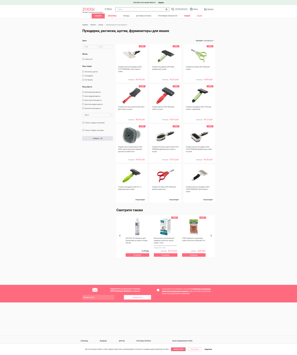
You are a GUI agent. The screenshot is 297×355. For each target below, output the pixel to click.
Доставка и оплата (143, 16)
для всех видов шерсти (94, 104)
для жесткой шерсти (93, 108)
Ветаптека (112, 16)
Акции (199, 16)
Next (211, 238)
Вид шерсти (87, 87)
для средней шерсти (92, 96)
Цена (84, 41)
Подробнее (208, 349)
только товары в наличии (95, 123)
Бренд (84, 54)
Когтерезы (89, 80)
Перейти (161, 2)
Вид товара (87, 66)
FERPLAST (89, 59)
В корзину (137, 255)
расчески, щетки (91, 72)
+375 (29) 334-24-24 (181, 9)
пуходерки (89, 76)
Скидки (187, 16)
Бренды (126, 16)
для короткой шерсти (93, 100)
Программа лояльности (167, 16)
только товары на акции (94, 130)
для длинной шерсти (93, 92)
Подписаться (137, 297)
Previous (121, 239)
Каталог (98, 16)
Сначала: (199, 41)
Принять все (178, 349)
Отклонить (195, 349)
